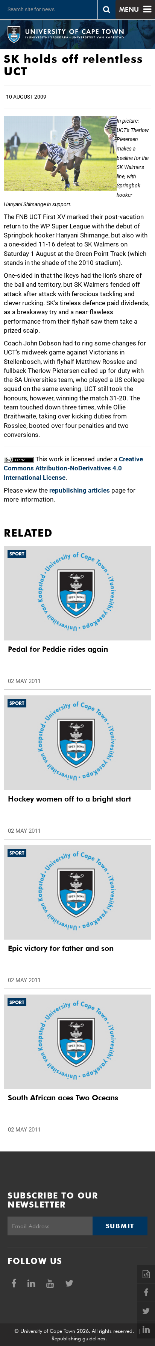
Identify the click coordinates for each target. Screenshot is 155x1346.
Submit (120, 1226)
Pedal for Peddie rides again (58, 649)
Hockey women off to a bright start (69, 798)
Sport (16, 554)
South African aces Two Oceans (63, 1097)
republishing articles (79, 490)
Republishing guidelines (78, 1338)
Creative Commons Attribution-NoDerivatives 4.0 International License (73, 468)
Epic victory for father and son (61, 948)
